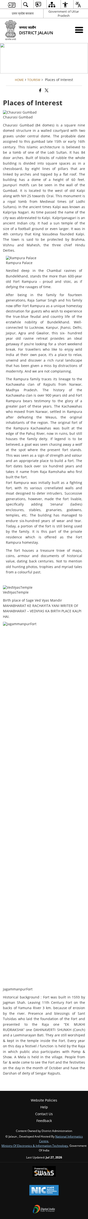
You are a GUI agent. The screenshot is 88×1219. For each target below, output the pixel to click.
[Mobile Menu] (79, 30)
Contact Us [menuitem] (44, 1114)
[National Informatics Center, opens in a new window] (44, 1190)
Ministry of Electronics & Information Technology (34, 1146)
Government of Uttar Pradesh (63, 13)
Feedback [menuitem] (44, 1120)
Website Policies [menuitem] (44, 1100)
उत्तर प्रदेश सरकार (23, 13)
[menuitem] (11, 4)
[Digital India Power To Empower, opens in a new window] (44, 1209)
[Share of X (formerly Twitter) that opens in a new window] (46, 90)
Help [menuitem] (44, 1107)
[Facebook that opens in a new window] (40, 90)
